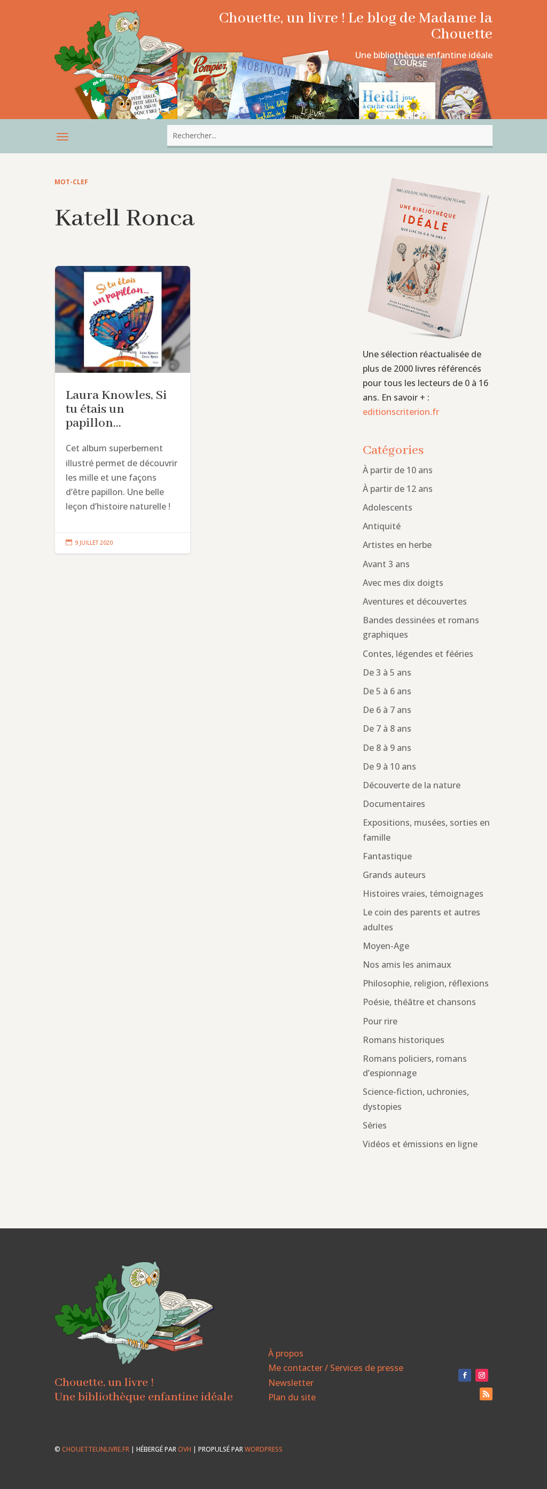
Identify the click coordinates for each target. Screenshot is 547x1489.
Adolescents (387, 507)
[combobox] (329, 135)
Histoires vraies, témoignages (423, 893)
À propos (285, 1353)
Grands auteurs (394, 875)
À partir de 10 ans (398, 470)
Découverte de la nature (411, 785)
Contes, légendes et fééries (418, 654)
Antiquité (382, 526)
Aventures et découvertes (415, 601)
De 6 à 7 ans (387, 710)
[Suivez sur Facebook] (464, 1375)
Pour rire (380, 1021)
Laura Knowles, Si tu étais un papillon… (122, 409)
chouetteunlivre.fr (95, 1449)
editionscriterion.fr (401, 412)
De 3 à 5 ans (387, 672)
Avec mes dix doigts (403, 583)
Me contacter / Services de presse (335, 1368)
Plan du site (292, 1397)
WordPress (264, 1449)
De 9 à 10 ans (389, 766)
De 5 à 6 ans (387, 691)
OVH (184, 1449)
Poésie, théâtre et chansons (419, 1002)
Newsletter (291, 1383)
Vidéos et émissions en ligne (420, 1144)
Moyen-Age (386, 946)
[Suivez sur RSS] (486, 1394)
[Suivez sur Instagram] (481, 1375)
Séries (375, 1125)
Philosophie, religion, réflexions (426, 983)
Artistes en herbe (397, 545)
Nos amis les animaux (407, 964)
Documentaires (394, 804)
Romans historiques (403, 1040)
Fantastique (387, 856)
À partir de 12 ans (398, 489)
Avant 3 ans (386, 564)
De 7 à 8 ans (387, 728)
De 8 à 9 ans (387, 748)
